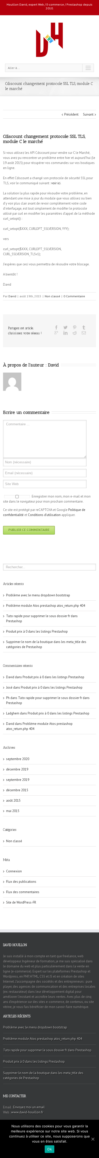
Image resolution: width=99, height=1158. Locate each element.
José (9, 687)
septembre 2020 (17, 759)
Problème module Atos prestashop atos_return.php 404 (45, 605)
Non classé (52, 296)
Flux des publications (21, 881)
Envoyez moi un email (29, 1107)
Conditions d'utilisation (44, 515)
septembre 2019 (17, 780)
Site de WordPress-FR (21, 902)
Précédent (71, 114)
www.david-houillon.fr (27, 1112)
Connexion (14, 871)
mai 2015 (12, 811)
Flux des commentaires (22, 892)
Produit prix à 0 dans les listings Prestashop (37, 631)
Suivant (88, 114)
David (12, 296)
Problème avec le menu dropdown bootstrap (38, 595)
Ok (49, 1149)
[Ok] (92, 1139)
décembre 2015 (17, 790)
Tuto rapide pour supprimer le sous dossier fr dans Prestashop (47, 1050)
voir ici (55, 183)
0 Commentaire (74, 296)
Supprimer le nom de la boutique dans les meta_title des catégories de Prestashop (43, 1075)
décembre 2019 (17, 769)
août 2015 (13, 800)
